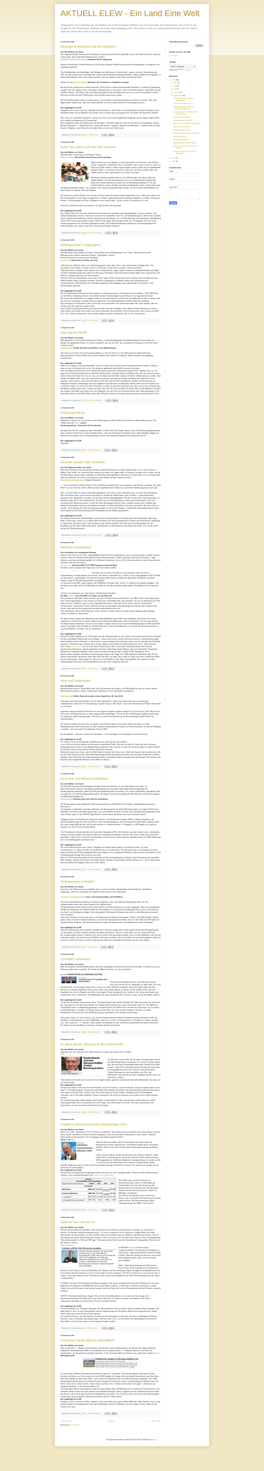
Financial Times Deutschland (73, 897)
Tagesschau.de (67, 1245)
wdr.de (156, 1353)
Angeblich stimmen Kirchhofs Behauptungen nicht (94, 1124)
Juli (175, 89)
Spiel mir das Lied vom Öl (78, 1222)
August (176, 92)
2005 (174, 80)
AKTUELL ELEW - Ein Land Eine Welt (130, 13)
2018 (174, 158)
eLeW (80, 1023)
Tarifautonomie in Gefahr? (78, 881)
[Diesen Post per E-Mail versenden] (102, 135)
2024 (174, 161)
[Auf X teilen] (107, 135)
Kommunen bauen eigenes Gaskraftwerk (88, 1340)
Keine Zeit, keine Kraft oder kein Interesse (88, 147)
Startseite (111, 1421)
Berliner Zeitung (80, 82)
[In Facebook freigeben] (110, 135)
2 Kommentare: (93, 668)
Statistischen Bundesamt (104, 1175)
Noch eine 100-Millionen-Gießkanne (84, 778)
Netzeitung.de (66, 696)
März (176, 83)
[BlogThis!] (105, 135)
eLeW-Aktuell (76, 646)
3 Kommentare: (93, 1328)
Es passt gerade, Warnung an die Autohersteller (92, 1044)
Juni (175, 86)
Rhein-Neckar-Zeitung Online (73, 480)
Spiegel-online (67, 348)
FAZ (73, 1140)
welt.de (72, 596)
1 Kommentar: (93, 135)
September (178, 95)
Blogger (154, 1440)
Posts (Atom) (74, 1425)
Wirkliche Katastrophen (76, 547)
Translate (187, 70)
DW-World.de (66, 565)
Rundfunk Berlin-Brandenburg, (74, 59)
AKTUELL (175, 56)
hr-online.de (66, 260)
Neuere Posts (66, 1421)
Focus (77, 423)
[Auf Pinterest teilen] (113, 135)
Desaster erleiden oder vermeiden (83, 462)
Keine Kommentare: (95, 233)
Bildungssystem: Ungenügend (80, 245)
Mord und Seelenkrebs (75, 680)
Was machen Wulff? (74, 332)
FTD (62, 1054)
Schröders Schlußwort (75, 959)
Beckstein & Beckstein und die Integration (88, 46)
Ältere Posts (155, 1421)
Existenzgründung (72, 412)
